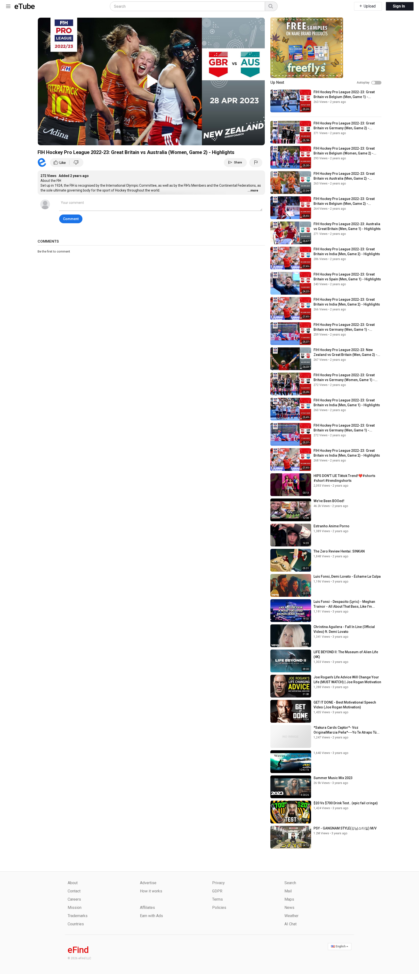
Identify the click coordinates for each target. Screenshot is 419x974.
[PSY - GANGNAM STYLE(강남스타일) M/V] (290, 837)
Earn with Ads (151, 915)
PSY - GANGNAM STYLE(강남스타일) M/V (345, 828)
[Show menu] (8, 5)
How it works (151, 891)
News (289, 907)
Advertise (148, 883)
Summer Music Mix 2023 (333, 778)
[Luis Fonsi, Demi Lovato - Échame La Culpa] (290, 585)
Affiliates (147, 907)
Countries (76, 924)
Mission (74, 907)
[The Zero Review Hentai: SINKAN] (290, 560)
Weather (291, 915)
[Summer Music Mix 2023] (290, 786)
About (73, 883)
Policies (219, 907)
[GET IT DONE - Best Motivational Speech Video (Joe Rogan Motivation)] (290, 711)
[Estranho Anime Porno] (290, 535)
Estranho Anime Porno (331, 526)
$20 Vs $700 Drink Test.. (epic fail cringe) (346, 803)
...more (253, 190)
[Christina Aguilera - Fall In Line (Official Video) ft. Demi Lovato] (290, 635)
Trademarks (78, 915)
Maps (289, 899)
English (340, 946)
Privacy (218, 883)
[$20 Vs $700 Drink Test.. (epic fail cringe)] (290, 812)
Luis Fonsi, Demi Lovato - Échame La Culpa (347, 576)
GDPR (217, 891)
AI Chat (290, 924)
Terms (217, 899)
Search (290, 883)
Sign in (399, 6)
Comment (71, 219)
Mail (288, 891)
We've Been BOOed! (329, 501)
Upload (369, 6)
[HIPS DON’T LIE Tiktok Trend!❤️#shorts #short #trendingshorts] (290, 484)
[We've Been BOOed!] (290, 510)
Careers (74, 899)
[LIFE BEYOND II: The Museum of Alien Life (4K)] (290, 661)
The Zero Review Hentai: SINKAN (339, 551)
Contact (74, 891)
